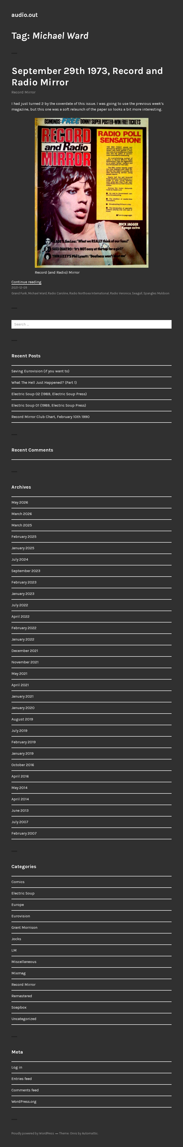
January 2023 (22, 593)
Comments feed (25, 1090)
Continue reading (26, 282)
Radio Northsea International (89, 293)
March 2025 (21, 525)
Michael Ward (37, 293)
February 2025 (23, 536)
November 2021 (25, 662)
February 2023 (23, 582)
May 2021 (19, 673)
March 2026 (21, 513)
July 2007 (19, 822)
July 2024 (19, 559)
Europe (17, 904)
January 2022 (22, 639)
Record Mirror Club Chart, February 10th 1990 (50, 416)
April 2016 (20, 776)
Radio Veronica (120, 293)
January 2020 (23, 707)
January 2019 (22, 753)
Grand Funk (19, 293)
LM (14, 950)
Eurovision (20, 916)
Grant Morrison (24, 927)
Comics (18, 882)
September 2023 (25, 571)
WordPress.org (23, 1101)
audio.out (24, 14)
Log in (16, 1067)
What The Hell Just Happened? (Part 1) (44, 382)
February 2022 (23, 628)
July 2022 (19, 605)
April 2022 (20, 616)
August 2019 (22, 719)
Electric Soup (23, 893)
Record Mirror (23, 92)
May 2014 (19, 787)
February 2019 (23, 742)
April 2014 (20, 799)
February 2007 (24, 833)
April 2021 (20, 685)
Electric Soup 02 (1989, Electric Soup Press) (49, 394)
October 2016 (22, 765)
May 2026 (19, 502)
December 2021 (24, 650)
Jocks (16, 939)
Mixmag (18, 973)
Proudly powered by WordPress (32, 1133)
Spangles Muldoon (156, 293)
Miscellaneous (23, 961)
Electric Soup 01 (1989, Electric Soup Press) (48, 405)
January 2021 (22, 696)
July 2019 (19, 730)
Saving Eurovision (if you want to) (40, 371)
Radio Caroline (58, 293)
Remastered (21, 996)
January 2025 (22, 548)
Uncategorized (23, 1018)
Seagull (137, 293)
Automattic (90, 1133)
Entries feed (21, 1078)
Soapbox (18, 1007)
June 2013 (20, 810)
